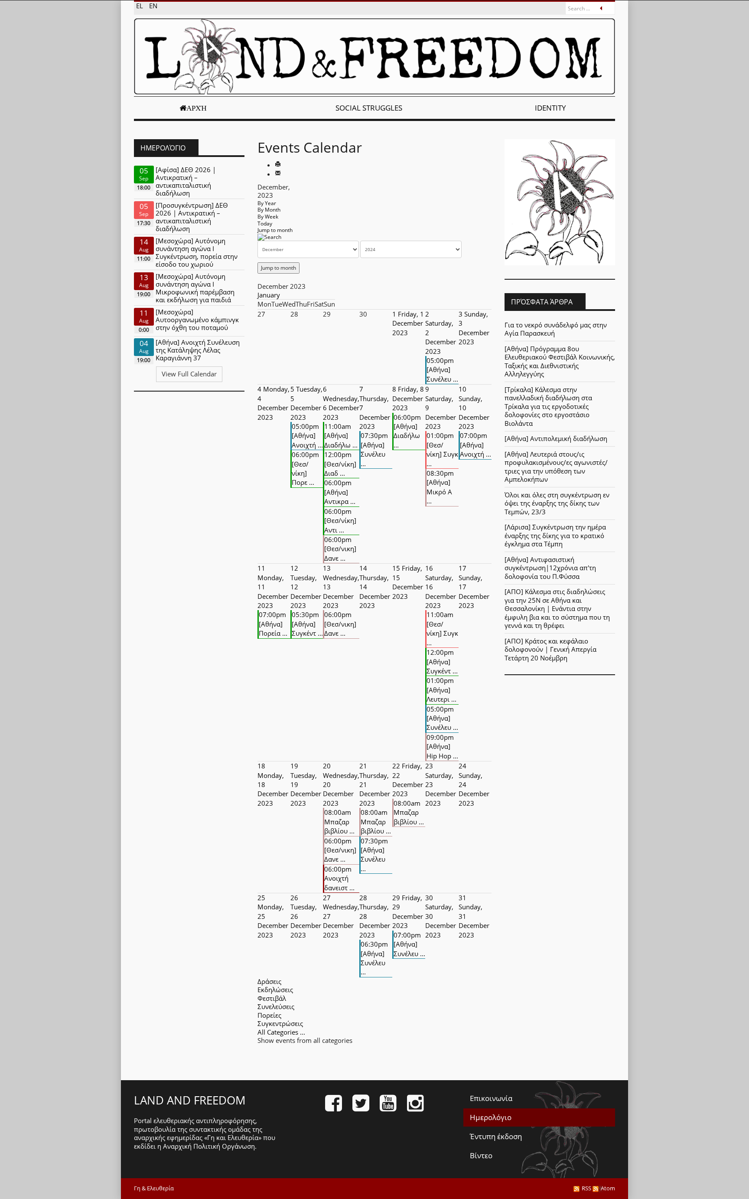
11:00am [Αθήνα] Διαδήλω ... (341, 435)
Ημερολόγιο (490, 1117)
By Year (266, 203)
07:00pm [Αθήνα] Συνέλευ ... (409, 944)
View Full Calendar (189, 373)
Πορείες (269, 1015)
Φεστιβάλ (271, 998)
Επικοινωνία (491, 1098)
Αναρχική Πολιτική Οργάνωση (209, 1146)
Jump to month (275, 230)
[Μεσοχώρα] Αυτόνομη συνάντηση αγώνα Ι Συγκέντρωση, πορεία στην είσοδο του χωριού (197, 252)
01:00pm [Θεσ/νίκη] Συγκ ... (442, 449)
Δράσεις (269, 981)
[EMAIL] (278, 174)
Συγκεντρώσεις (280, 1023)
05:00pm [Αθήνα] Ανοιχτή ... (307, 435)
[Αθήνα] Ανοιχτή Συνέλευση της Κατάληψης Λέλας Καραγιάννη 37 (198, 350)
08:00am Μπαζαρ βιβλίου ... (339, 821)
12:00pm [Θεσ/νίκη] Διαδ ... (340, 463)
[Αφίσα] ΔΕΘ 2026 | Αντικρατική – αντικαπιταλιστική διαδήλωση (186, 181)
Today (264, 223)
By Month (268, 209)
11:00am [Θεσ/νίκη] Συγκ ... (442, 628)
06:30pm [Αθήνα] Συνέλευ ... (374, 958)
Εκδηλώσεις (275, 989)
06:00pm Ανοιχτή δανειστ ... (339, 878)
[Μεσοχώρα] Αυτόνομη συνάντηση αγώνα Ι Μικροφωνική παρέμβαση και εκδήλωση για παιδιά (195, 288)
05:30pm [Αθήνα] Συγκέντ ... (307, 623)
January (268, 295)
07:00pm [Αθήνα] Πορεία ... (273, 623)
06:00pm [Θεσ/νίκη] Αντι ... (340, 520)
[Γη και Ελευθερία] (374, 56)
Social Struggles (368, 108)
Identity (550, 108)
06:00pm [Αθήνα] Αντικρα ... (339, 492)
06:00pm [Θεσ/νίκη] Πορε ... (305, 468)
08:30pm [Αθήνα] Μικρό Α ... (440, 487)
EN (153, 5)
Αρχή (196, 108)
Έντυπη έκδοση (496, 1136)
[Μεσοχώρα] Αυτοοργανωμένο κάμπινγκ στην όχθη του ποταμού (197, 319)
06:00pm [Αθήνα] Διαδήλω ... (407, 431)
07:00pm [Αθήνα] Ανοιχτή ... (475, 444)
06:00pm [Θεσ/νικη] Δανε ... (340, 548)
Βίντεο (481, 1155)
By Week (267, 216)
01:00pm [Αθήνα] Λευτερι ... (441, 689)
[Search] (269, 237)
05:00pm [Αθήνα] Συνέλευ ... (442, 369)
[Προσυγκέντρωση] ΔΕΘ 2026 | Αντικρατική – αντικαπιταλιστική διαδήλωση (192, 217)
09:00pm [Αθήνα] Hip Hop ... (442, 746)
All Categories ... (281, 1032)
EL (140, 5)
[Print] (278, 164)
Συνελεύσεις (275, 1006)
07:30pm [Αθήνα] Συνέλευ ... (374, 449)
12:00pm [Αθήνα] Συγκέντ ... (442, 661)
